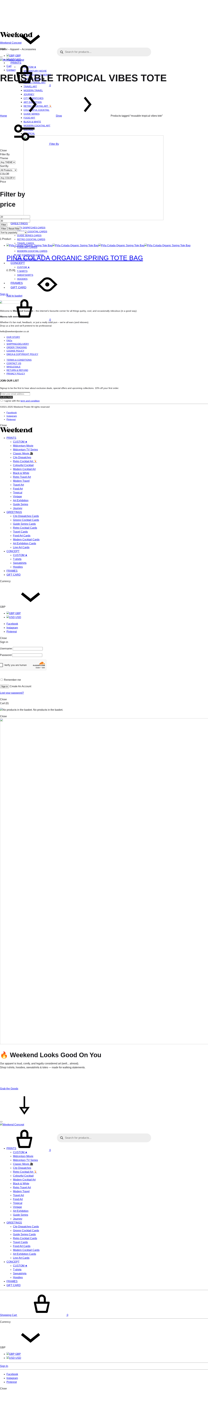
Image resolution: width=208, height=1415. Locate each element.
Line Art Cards (21, 547)
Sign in (4, 294)
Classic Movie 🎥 (23, 453)
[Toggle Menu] (1, 56)
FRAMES (12, 570)
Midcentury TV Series (25, 449)
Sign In (4, 1366)
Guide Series (20, 504)
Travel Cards (25, 243)
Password (6, 655)
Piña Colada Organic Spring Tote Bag (74, 257)
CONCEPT (18, 263)
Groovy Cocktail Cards (32, 231)
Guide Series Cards (29, 235)
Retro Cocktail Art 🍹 (25, 461)
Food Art (29, 117)
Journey (17, 508)
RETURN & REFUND (17, 370)
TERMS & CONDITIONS (19, 360)
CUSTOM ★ (23, 267)
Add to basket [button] (14, 295)
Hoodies (18, 567)
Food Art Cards (21, 535)
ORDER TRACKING (16, 347)
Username (6, 648)
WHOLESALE (13, 366)
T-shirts (22, 271)
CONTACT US (13, 363)
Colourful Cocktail (23, 465)
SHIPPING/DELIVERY (17, 344)
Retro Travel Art (22, 477)
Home (3, 115)
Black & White (21, 473)
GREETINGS (19, 223)
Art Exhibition (20, 500)
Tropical (17, 492)
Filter (3, 225)
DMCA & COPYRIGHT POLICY (22, 354)
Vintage (17, 496)
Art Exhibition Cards (24, 543)
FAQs (9, 340)
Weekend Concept (10, 42)
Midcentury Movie (23, 445)
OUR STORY (13, 337)
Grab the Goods (9, 1088)
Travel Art (18, 484)
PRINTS (11, 437)
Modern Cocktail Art (24, 469)
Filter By (54, 144)
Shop (59, 115)
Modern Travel (33, 90)
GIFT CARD (13, 574)
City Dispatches (22, 457)
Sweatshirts (19, 563)
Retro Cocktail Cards (31, 239)
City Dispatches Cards (31, 227)
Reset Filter (14, 228)
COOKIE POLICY (15, 350)
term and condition (30, 400)
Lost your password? (12, 692)
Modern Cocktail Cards (32, 251)
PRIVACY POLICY (15, 373)
